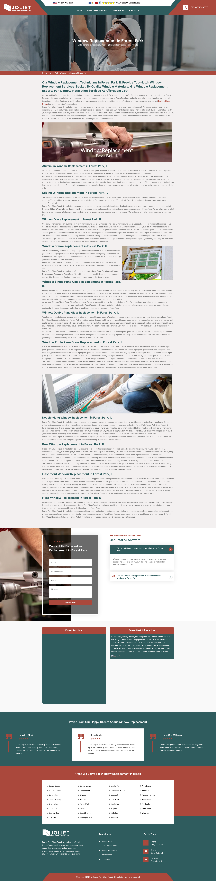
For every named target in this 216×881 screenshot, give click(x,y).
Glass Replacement (108, 846)
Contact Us (134, 10)
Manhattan (115, 804)
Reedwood (146, 799)
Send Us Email (157, 853)
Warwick (145, 813)
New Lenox (146, 786)
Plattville (145, 790)
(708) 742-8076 (199, 7)
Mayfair (114, 808)
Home (79, 10)
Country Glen (54, 813)
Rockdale (146, 804)
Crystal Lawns (85, 786)
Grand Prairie (85, 813)
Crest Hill (52, 817)
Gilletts (82, 808)
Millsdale (114, 813)
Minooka (114, 817)
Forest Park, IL (156, 861)
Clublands (53, 808)
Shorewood (146, 808)
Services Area (118, 10)
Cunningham (85, 790)
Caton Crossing (55, 799)
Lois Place (115, 799)
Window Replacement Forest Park (73, 73)
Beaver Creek (54, 786)
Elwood (83, 795)
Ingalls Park (115, 786)
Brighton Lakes (55, 790)
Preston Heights (148, 795)
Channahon (53, 804)
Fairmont (83, 799)
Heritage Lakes (86, 817)
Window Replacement (109, 850)
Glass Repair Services (96, 10)
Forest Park (53, 73)
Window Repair (107, 841)
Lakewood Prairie (118, 790)
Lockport (114, 795)
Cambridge (53, 795)
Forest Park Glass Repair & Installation (108, 877)
